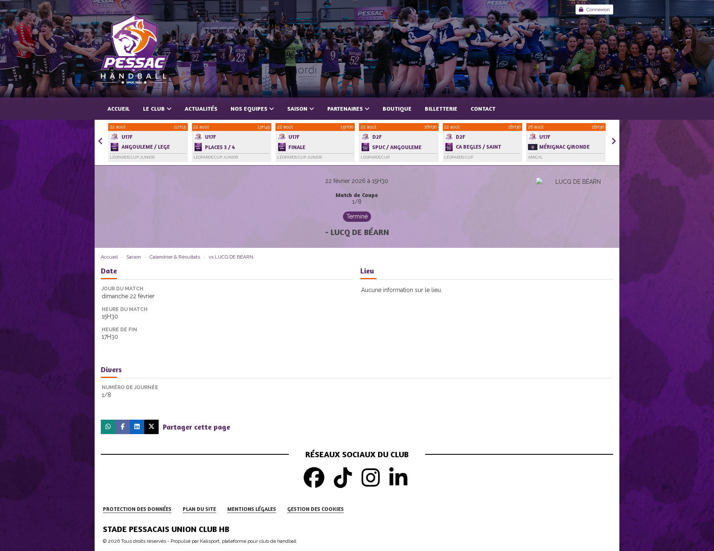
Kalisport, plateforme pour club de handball (248, 541)
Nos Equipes (249, 108)
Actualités (201, 108)
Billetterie (441, 108)
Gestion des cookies (315, 509)
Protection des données (137, 509)
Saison (297, 108)
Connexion (598, 9)
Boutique (397, 108)
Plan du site (199, 509)
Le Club (154, 108)
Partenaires (345, 108)
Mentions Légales (251, 509)
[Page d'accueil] (357, 49)
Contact (483, 108)
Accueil (118, 108)
